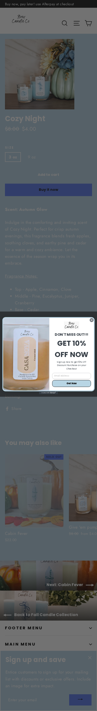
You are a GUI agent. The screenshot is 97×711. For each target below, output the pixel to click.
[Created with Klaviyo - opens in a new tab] (48, 392)
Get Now (71, 383)
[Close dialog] (92, 320)
